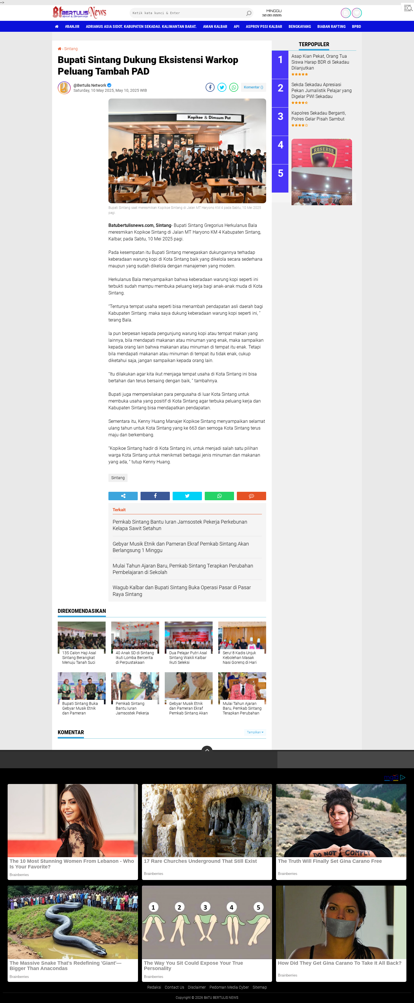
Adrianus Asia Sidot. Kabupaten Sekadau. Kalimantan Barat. (141, 26)
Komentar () (253, 87)
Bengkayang (300, 26)
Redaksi (154, 987)
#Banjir (72, 26)
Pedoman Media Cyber (229, 987)
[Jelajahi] (407, 8)
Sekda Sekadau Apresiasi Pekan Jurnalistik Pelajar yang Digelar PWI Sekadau (321, 90)
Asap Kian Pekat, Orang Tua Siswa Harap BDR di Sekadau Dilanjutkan (320, 62)
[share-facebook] (210, 87)
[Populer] (356, 12)
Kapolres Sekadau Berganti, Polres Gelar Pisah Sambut (318, 116)
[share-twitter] (221, 87)
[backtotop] (207, 751)
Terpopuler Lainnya (314, 197)
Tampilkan (254, 732)
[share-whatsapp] (233, 87)
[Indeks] (345, 12)
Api (236, 26)
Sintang (71, 48)
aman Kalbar (215, 26)
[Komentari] (251, 496)
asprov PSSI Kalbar (264, 26)
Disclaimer (197, 987)
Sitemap (260, 987)
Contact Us (174, 987)
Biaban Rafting (331, 26)
